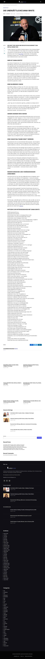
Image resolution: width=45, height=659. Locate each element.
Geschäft (5, 608)
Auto (4, 593)
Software (5, 627)
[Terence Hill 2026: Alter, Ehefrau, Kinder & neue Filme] (12, 375)
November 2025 (6, 546)
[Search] (40, 2)
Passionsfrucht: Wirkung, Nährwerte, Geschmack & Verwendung (23, 424)
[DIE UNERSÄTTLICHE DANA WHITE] (22, 28)
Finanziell (5, 604)
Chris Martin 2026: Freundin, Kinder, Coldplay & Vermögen (10, 365)
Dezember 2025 (6, 545)
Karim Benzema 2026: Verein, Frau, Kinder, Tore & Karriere (32, 383)
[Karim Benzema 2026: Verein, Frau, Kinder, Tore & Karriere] (32, 375)
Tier (4, 636)
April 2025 (5, 557)
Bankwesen (5, 595)
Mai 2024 (5, 573)
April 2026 (5, 539)
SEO (4, 624)
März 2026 (5, 541)
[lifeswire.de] (22, 2)
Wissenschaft (5, 645)
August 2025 (5, 551)
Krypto (4, 613)
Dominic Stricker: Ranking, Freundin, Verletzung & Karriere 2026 (10, 401)
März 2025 (5, 558)
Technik (4, 633)
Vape (4, 641)
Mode (4, 617)
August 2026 (5, 533)
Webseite (5, 642)
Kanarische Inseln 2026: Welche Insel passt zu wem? (21, 515)
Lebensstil (5, 614)
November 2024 (6, 564)
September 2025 (6, 549)
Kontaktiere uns (16, 656)
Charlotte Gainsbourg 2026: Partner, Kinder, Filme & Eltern (31, 365)
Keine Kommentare (20, 13)
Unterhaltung (5, 638)
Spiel (4, 630)
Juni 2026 (5, 536)
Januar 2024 (5, 579)
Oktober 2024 (6, 566)
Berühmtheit (6, 7)
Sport (4, 632)
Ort (4, 620)
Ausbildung (5, 592)
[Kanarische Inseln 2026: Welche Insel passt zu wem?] (6, 517)
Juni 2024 (5, 572)
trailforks (21, 205)
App (4, 590)
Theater (4, 635)
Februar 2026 (5, 542)
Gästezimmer (5, 607)
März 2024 (5, 576)
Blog (4, 598)
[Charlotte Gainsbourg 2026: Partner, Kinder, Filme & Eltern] (32, 357)
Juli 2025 (5, 552)
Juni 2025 (5, 554)
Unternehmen (5, 639)
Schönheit (5, 623)
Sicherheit (5, 626)
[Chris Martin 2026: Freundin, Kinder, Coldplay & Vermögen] (12, 357)
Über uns (22, 656)
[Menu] (4, 2)
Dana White (21, 53)
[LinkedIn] (4, 53)
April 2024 (5, 575)
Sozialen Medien (6, 629)
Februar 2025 (5, 560)
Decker (8, 13)
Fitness (4, 605)
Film (4, 602)
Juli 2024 (5, 570)
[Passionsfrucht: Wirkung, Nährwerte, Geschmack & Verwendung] (6, 425)
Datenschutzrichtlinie (28, 656)
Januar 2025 (5, 561)
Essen (4, 601)
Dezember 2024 (6, 563)
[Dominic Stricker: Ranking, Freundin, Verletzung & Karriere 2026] (12, 393)
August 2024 (5, 569)
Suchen (4, 436)
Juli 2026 (5, 535)
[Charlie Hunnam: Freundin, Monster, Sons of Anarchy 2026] (32, 393)
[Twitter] (4, 51)
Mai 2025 (5, 555)
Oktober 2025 (6, 548)
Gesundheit (5, 611)
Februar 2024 (5, 578)
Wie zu (4, 644)
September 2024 (6, 567)
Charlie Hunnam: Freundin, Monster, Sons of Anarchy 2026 (32, 401)
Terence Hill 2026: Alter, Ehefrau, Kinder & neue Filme (12, 383)
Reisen (4, 621)
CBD (4, 599)
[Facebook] (4, 48)
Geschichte (5, 610)
